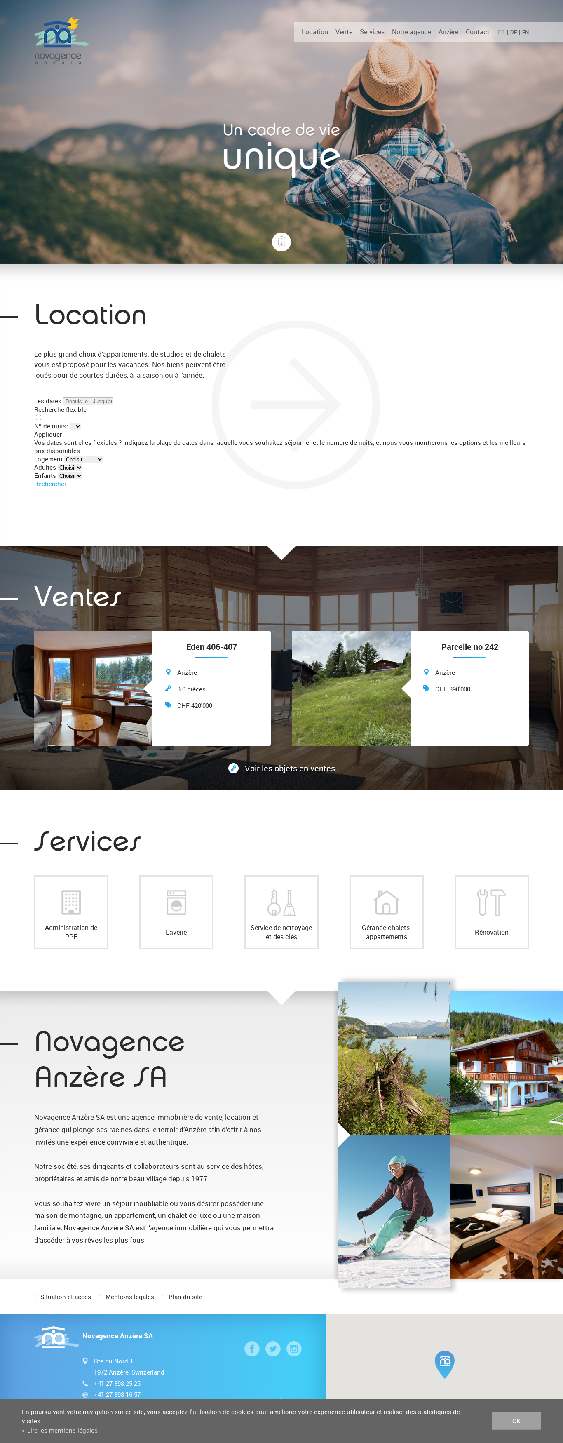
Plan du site (185, 1297)
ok (516, 1421)
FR (501, 32)
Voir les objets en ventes (290, 768)
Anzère (448, 31)
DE (513, 32)
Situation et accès (65, 1297)
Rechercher (50, 483)
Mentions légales (130, 1297)
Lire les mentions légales (62, 1430)
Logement (48, 459)
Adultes (45, 467)
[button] (445, 1365)
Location (315, 31)
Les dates (47, 401)
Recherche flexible (61, 409)
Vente (343, 31)
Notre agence (411, 31)
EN (525, 32)
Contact (478, 31)
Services (372, 31)
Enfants (45, 475)
